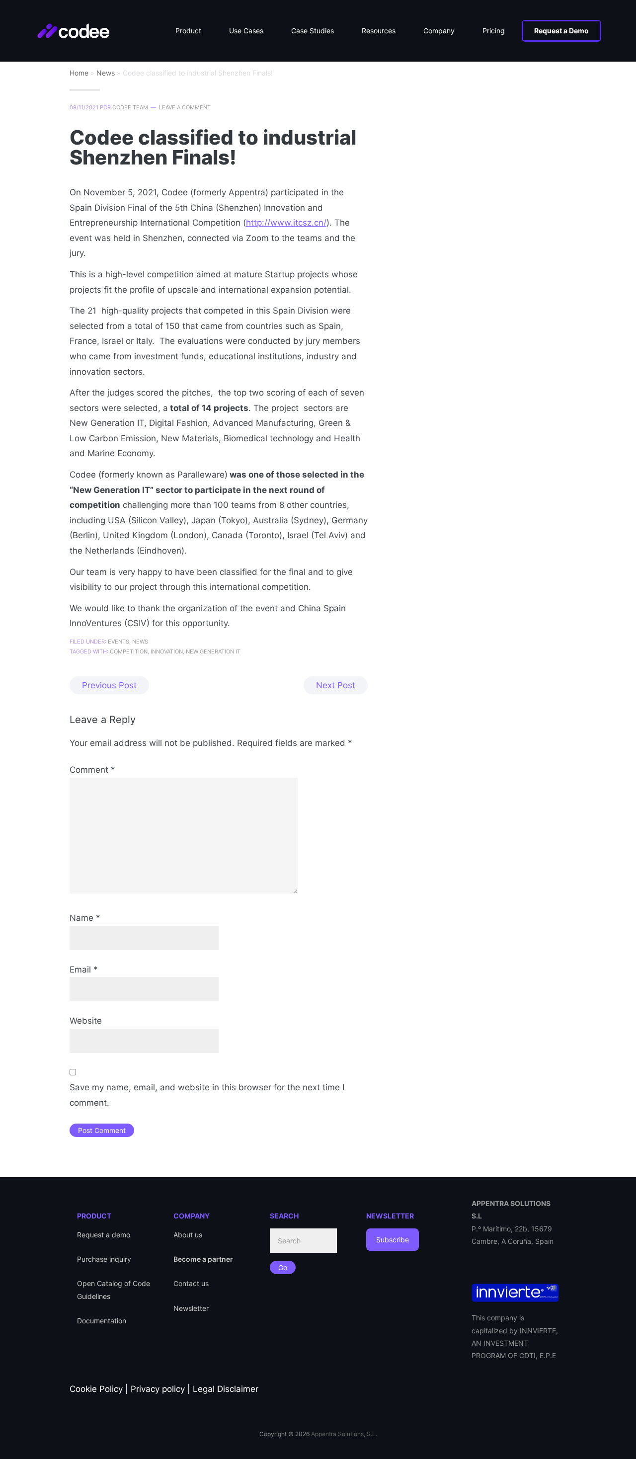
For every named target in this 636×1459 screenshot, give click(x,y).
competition (129, 651)
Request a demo (103, 1234)
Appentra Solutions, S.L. (344, 1434)
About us (187, 1234)
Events (118, 641)
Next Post (335, 685)
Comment (92, 770)
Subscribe (392, 1239)
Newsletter (191, 1308)
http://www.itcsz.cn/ (286, 223)
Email (84, 969)
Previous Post (109, 685)
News (105, 73)
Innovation (167, 651)
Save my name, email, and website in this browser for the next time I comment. (207, 1095)
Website (86, 1021)
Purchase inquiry (104, 1259)
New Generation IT (213, 651)
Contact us (191, 1283)
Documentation (101, 1320)
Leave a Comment (185, 107)
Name (85, 918)
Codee (83, 25)
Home (79, 73)
